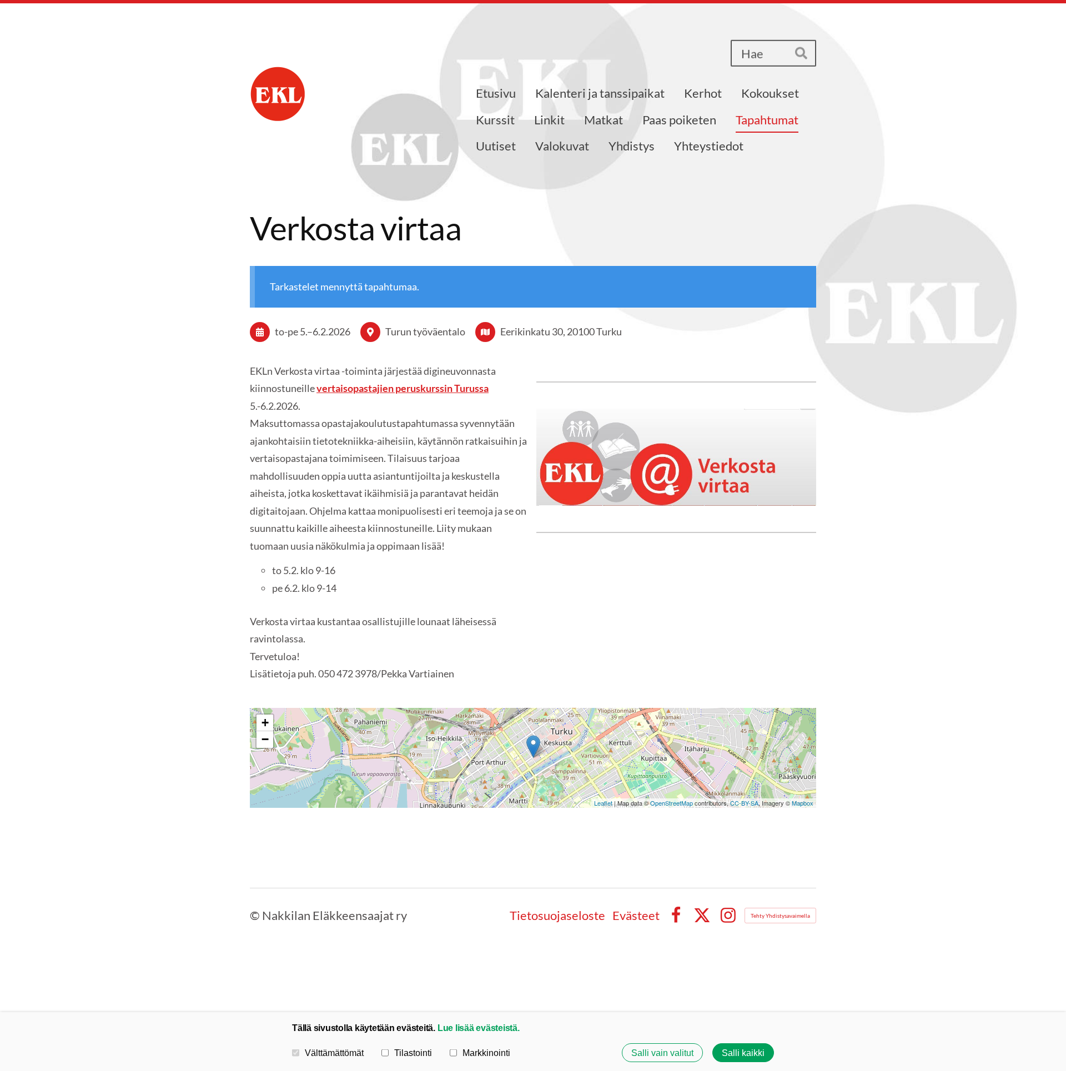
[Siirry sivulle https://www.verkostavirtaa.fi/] (676, 457)
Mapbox (802, 802)
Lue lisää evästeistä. (479, 1028)
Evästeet (636, 915)
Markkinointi (486, 1053)
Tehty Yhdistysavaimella (780, 915)
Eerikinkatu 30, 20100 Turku (561, 331)
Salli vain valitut (662, 1053)
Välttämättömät (334, 1053)
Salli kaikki (743, 1053)
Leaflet (603, 802)
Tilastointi (413, 1053)
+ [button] (265, 723)
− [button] (265, 739)
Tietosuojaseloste (557, 915)
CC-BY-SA (744, 802)
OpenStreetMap (671, 802)
